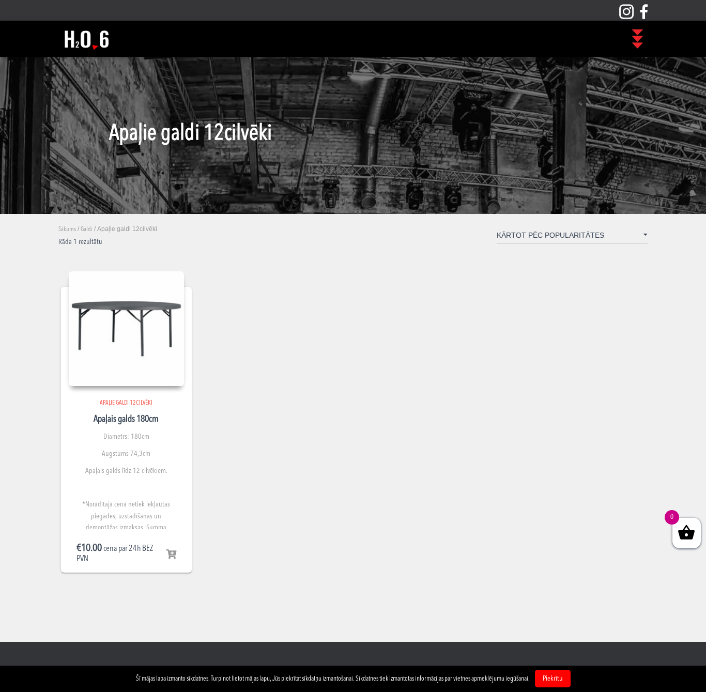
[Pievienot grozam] (171, 554)
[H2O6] (86, 39)
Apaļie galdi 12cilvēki (126, 403)
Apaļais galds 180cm (126, 419)
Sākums (67, 229)
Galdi (87, 229)
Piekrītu (553, 678)
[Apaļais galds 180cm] (126, 329)
